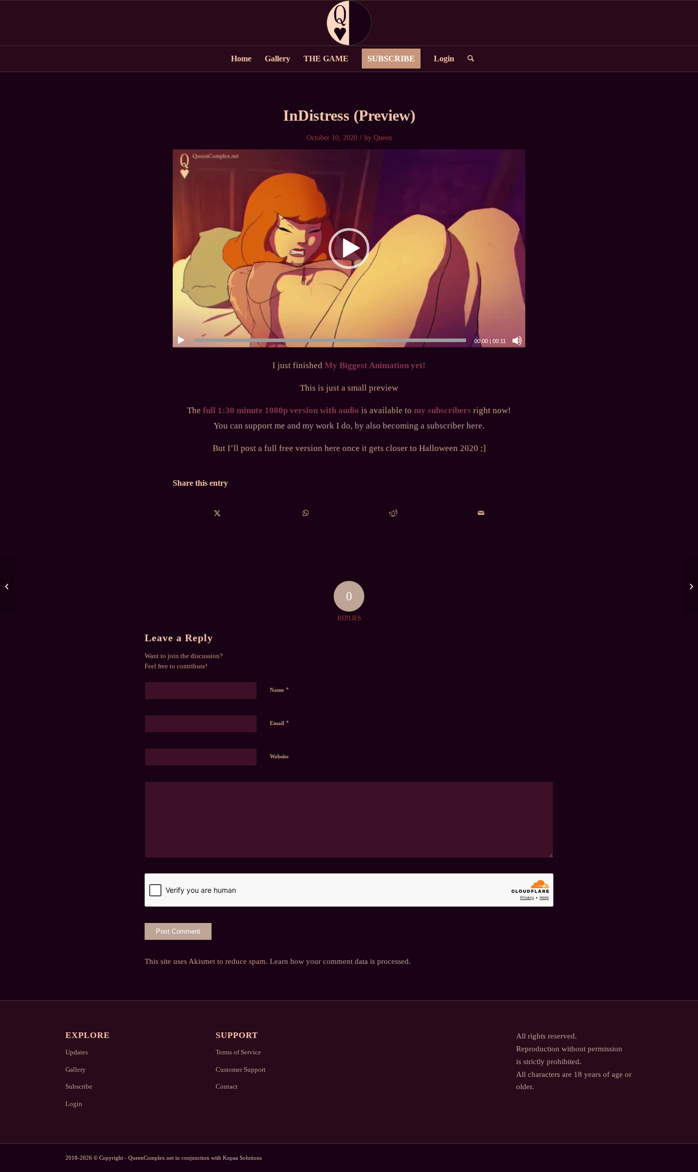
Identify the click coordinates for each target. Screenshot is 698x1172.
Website (279, 756)
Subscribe (78, 1086)
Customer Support (241, 1069)
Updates (76, 1052)
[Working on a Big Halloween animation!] (8, 586)
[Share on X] (217, 513)
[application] (349, 248)
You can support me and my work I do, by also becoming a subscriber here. (349, 426)
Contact (227, 1086)
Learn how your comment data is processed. (340, 961)
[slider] (330, 340)
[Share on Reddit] (393, 513)
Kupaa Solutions (242, 1158)
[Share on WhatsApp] (305, 513)
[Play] (181, 340)
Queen (383, 138)
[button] (349, 248)
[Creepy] (690, 586)
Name (279, 689)
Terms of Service (238, 1052)
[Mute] (517, 340)
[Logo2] (349, 23)
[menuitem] (241, 59)
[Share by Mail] (481, 513)
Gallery (75, 1069)
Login (73, 1104)
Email (279, 723)
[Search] (467, 59)
